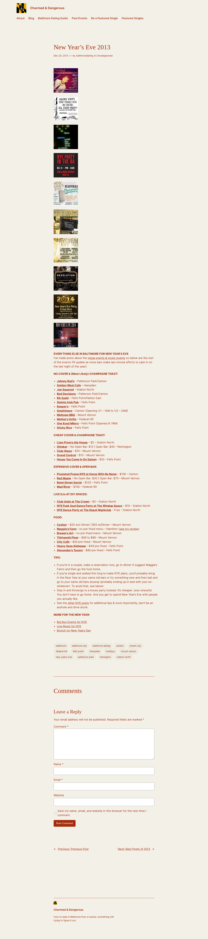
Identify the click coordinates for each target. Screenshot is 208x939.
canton (120, 645)
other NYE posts (78, 603)
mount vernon (128, 651)
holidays (110, 651)
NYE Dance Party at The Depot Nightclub (84, 510)
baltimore (61, 645)
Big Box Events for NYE (72, 622)
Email (58, 779)
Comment (61, 726)
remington (105, 657)
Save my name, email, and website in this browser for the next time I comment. (102, 813)
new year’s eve (64, 657)
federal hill (61, 651)
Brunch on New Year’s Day (74, 630)
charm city (135, 645)
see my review (128, 529)
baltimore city (79, 645)
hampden (95, 651)
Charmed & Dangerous (47, 8)
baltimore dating (101, 645)
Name (58, 764)
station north (124, 657)
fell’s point (78, 651)
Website (59, 795)
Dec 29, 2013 (61, 55)
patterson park (86, 657)
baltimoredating (84, 55)
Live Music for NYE (69, 626)
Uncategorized (105, 55)
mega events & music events (106, 358)
